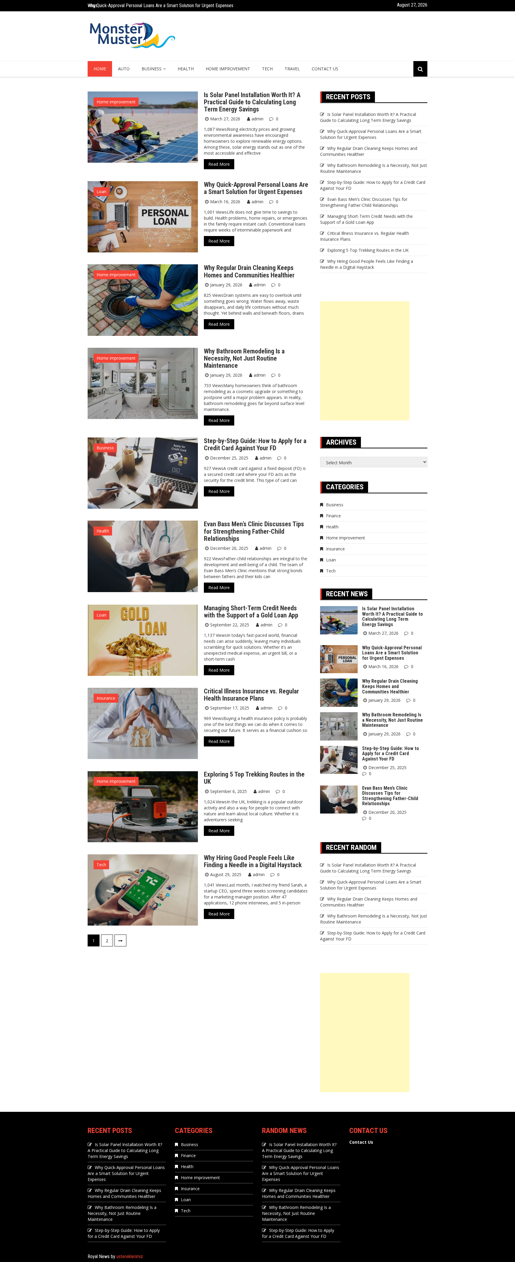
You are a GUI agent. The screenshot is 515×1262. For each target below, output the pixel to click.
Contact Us (325, 69)
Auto (124, 69)
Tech (267, 69)
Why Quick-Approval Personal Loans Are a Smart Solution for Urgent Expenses (256, 188)
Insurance (106, 698)
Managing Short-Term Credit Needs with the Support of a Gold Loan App (251, 611)
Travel (292, 69)
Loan (101, 191)
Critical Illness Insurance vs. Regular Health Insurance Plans (251, 694)
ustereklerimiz (130, 1256)
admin (257, 119)
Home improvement (228, 69)
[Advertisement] (364, 360)
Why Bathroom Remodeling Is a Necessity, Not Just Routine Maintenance (244, 358)
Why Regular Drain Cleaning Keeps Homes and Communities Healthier (152, 7)
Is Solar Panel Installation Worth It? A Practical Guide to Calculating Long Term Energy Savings (252, 102)
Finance (333, 516)
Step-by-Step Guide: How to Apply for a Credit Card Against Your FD (255, 444)
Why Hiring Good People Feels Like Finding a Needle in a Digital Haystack (253, 861)
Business (152, 69)
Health (186, 69)
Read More (219, 164)
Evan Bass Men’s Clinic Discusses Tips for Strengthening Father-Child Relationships (254, 531)
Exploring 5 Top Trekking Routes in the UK (254, 778)
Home (100, 69)
